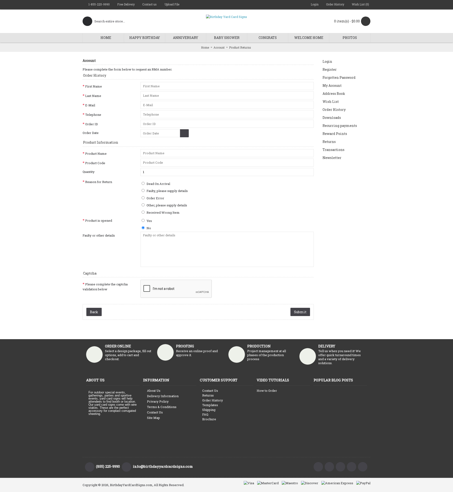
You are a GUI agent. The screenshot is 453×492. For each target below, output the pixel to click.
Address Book (334, 93)
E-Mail (90, 105)
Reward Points (335, 133)
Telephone (93, 115)
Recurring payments (340, 125)
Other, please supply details (166, 205)
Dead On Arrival (158, 184)
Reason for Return (98, 182)
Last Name (93, 96)
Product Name (96, 153)
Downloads (332, 117)
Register (330, 69)
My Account (332, 85)
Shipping (208, 410)
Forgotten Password (339, 77)
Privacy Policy (158, 401)
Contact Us (155, 412)
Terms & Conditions (161, 407)
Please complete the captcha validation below (105, 286)
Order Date (91, 133)
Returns (329, 141)
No (148, 228)
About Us (153, 390)
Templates (210, 405)
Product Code (95, 163)
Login (327, 61)
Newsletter (332, 157)
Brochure (209, 419)
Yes (149, 221)
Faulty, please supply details (167, 191)
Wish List (331, 101)
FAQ (205, 414)
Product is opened (98, 220)
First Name (93, 86)
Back (94, 312)
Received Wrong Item (163, 212)
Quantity (89, 172)
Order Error (155, 198)
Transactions (333, 149)
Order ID (91, 124)
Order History (334, 109)
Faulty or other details (99, 235)
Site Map (153, 418)
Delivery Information (163, 396)
